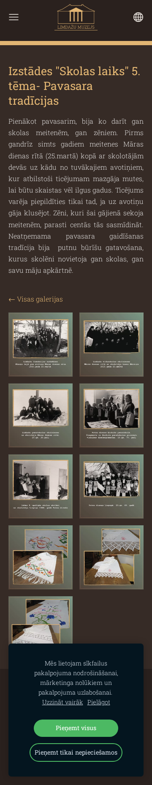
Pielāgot (98, 702)
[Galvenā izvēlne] (13, 17)
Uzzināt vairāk (62, 702)
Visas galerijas (40, 298)
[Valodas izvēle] (138, 17)
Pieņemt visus (76, 728)
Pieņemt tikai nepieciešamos (76, 752)
